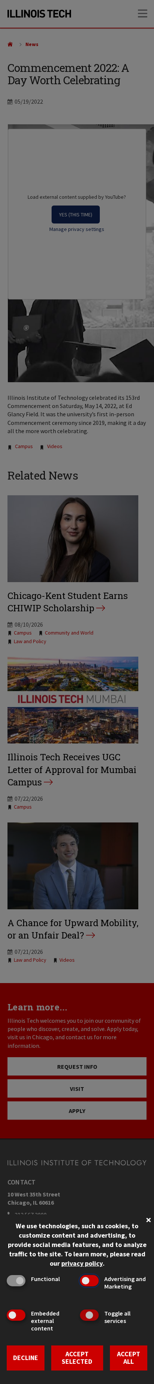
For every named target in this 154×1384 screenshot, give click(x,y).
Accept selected (77, 1358)
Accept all (128, 1358)
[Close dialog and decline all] (148, 1219)
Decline (25, 1357)
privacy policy (82, 1263)
